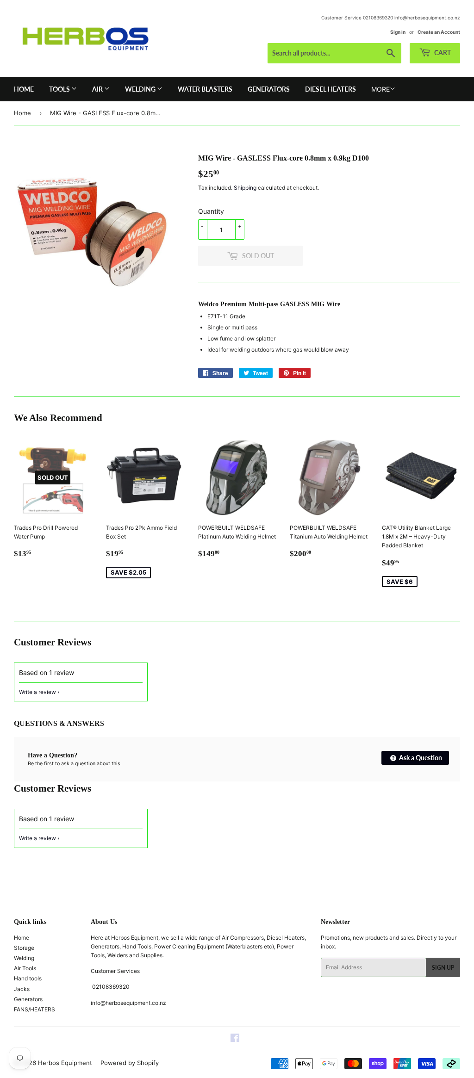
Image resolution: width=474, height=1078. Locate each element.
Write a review (37, 691)
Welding (141, 89)
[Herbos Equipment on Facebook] (235, 1039)
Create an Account (439, 32)
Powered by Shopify (129, 1062)
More (380, 89)
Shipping (245, 187)
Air (98, 89)
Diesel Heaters (330, 89)
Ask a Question (420, 758)
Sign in (397, 32)
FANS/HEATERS (34, 1009)
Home (24, 89)
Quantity (211, 211)
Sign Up (443, 967)
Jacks (22, 988)
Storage (24, 947)
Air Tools (25, 968)
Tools (60, 89)
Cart (442, 52)
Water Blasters (205, 89)
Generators (269, 89)
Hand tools (28, 978)
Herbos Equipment (65, 1062)
